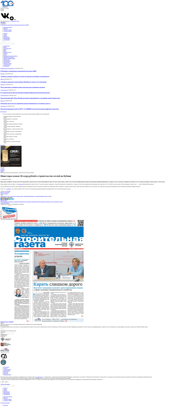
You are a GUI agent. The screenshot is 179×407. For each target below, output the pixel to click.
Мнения (5, 390)
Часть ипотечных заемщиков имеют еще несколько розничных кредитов (23, 87)
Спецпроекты (6, 394)
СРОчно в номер (7, 29)
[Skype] (11, 199)
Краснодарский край (18, 196)
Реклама (5, 368)
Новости (5, 388)
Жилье (5, 49)
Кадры (5, 54)
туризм (49, 196)
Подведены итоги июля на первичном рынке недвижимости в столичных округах (25, 103)
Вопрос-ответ (4, 200)
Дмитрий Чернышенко (29, 196)
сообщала (8, 188)
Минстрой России (7, 27)
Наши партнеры (7, 374)
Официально (6, 59)
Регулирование (7, 61)
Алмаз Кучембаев (5, 203)
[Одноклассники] (3, 199)
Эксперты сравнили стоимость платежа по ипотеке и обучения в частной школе (25, 76)
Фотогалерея (6, 391)
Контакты (5, 372)
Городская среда (7, 48)
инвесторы (20, 184)
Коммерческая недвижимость (10, 56)
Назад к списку (4, 193)
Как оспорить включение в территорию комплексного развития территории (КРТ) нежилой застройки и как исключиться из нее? (32, 201)
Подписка (5, 373)
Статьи (5, 389)
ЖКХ (4, 51)
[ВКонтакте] (1, 199)
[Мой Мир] (5, 199)
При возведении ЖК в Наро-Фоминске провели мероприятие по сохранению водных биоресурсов (30, 98)
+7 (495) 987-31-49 (14, 21)
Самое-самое (6, 62)
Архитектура (6, 46)
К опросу (3, 145)
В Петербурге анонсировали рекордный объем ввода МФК (15, 25)
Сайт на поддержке (5, 384)
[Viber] (7, 199)
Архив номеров (7, 369)
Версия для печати (5, 192)
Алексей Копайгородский (41, 196)
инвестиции (3, 196)
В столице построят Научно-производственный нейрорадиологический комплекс (25, 92)
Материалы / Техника (8, 57)
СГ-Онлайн (7, 191)
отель (8, 196)
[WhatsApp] (9, 199)
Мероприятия (6, 370)
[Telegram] (13, 199)
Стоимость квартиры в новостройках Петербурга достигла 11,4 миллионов (23, 82)
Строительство (6, 64)
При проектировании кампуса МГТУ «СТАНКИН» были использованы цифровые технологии (30, 109)
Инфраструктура (7, 52)
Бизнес (5, 47)
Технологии (6, 66)
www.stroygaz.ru (39, 377)
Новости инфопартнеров (9, 58)
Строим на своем (7, 31)
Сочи (11, 196)
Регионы (5, 28)
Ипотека (5, 53)
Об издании (6, 367)
